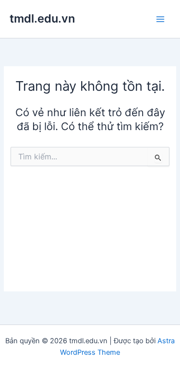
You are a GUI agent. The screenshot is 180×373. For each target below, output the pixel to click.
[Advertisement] (90, 236)
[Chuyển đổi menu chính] (160, 19)
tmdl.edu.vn (42, 18)
